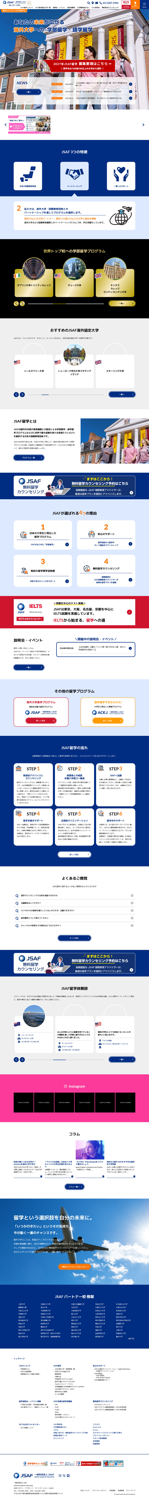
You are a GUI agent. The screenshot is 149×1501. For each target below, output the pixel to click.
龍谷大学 (119, 1337)
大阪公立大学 (23, 1311)
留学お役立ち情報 (61, 1391)
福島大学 (98, 1330)
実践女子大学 (45, 1314)
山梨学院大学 (100, 1314)
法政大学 (21, 1327)
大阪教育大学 (45, 1311)
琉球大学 (74, 1327)
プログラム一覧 (28, 458)
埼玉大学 (44, 1307)
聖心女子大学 (76, 1333)
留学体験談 (71, 7)
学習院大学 (22, 1314)
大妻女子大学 (100, 1307)
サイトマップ (58, 1438)
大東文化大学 (121, 1307)
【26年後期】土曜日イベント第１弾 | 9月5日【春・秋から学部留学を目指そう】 (101, 84)
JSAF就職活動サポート (102, 1380)
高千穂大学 (75, 1337)
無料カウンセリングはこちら (74, 1267)
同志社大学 (99, 1304)
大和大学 (74, 1307)
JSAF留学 (57, 1366)
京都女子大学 (45, 1304)
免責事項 (96, 1444)
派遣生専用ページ (60, 1435)
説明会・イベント (59, 7)
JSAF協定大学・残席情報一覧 (65, 1369)
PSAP (57, 1412)
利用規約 (96, 1441)
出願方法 (58, 1376)
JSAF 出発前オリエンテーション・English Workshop (112, 1369)
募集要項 (58, 1374)
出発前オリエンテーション (105, 1371)
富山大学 (74, 1314)
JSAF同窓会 (98, 1373)
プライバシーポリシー (101, 1435)
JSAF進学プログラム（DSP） (65, 1389)
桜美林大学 (45, 1324)
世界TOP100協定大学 (62, 1371)
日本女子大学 (76, 1317)
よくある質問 (59, 1394)
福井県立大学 (76, 1330)
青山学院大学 (23, 1337)
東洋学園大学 (100, 1320)
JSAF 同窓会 (100, 1375)
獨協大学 (44, 1327)
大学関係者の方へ (83, 7)
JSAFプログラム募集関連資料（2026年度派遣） (110, 1407)
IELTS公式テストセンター (29, 1424)
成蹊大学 (21, 1317)
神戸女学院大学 (24, 1330)
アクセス (96, 1424)
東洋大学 (74, 1320)
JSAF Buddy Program (103, 1377)
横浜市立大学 (100, 1324)
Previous (6, 124)
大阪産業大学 (76, 1311)
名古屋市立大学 (121, 1304)
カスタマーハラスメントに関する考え (107, 1433)
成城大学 (119, 1314)
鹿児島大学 (99, 1337)
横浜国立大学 (76, 1324)
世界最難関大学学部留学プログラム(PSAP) (69, 1387)
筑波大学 (21, 1333)
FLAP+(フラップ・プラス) (64, 1384)
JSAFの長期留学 (26, 1371)
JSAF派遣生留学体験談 (62, 1401)
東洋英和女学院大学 (123, 1320)
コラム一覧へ (74, 1187)
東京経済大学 (23, 1320)
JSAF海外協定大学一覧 (43, 7)
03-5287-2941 (111, 3)
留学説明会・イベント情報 (30, 1401)
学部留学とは (25, 1369)
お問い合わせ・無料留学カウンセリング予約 (70, 1433)
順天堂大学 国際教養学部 (50, 1337)
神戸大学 (119, 1327)
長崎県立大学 (121, 1333)
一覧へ (28, 92)
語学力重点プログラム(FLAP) (65, 1381)
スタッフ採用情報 (100, 1438)
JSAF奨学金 (96, 7)
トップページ (19, 1359)
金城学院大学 (100, 1333)
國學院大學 (22, 1307)
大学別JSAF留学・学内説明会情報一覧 (34, 1404)
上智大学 (21, 1304)
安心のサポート (99, 1366)
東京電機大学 (45, 1320)
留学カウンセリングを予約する (14, 11)
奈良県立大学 (121, 1311)
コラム (55, 1430)
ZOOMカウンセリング (102, 1404)
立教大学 (119, 1330)
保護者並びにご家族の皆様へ (30, 1374)
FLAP (57, 1407)
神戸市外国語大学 (47, 1330)
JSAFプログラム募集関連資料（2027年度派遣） (110, 1410)
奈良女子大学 (100, 1311)
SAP (56, 1404)
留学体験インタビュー (62, 1415)
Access (95, 1430)
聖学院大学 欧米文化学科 (50, 1333)
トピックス (57, 84)
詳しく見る (40, 721)
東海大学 (21, 1324)
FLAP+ (57, 1410)
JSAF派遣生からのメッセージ (65, 1417)
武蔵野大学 (120, 1324)
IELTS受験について (27, 1428)
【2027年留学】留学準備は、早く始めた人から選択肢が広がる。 (99, 98)
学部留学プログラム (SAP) (64, 1379)
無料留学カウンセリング (110, 7)
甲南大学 (98, 1327)
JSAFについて (24, 1366)
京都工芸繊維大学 (77, 1304)
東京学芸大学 (121, 1317)
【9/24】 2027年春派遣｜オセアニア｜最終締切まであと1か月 (98, 91)
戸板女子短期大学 (47, 1317)
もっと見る (74, 938)
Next (142, 124)
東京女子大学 (100, 1317)
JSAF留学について (26, 7)
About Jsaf (97, 1427)
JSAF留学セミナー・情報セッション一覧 (34, 1407)
